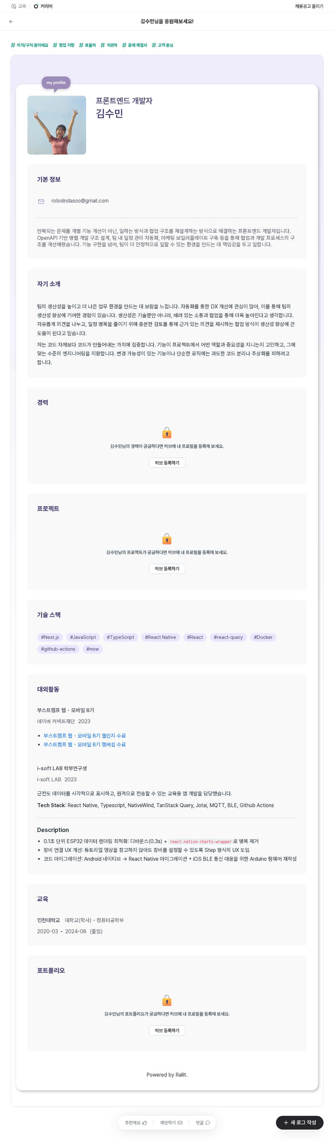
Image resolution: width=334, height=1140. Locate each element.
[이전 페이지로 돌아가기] (11, 21)
